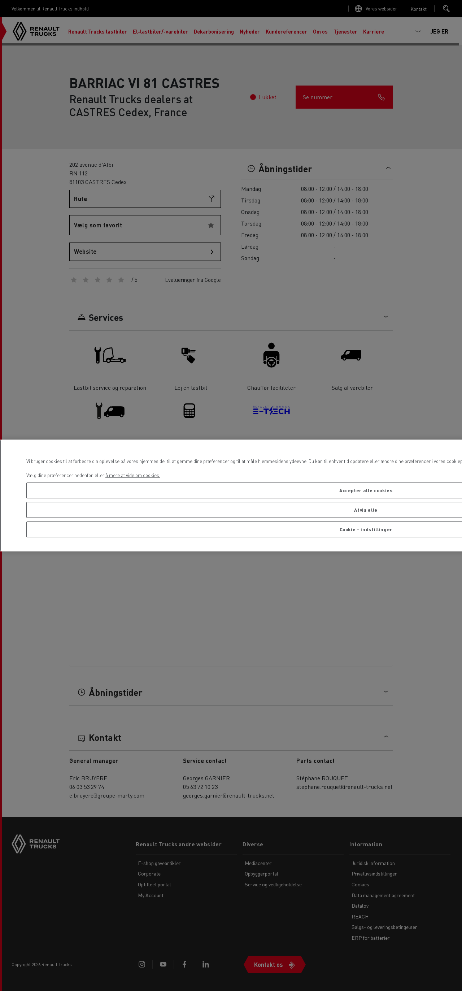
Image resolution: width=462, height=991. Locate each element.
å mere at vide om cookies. (132, 475)
